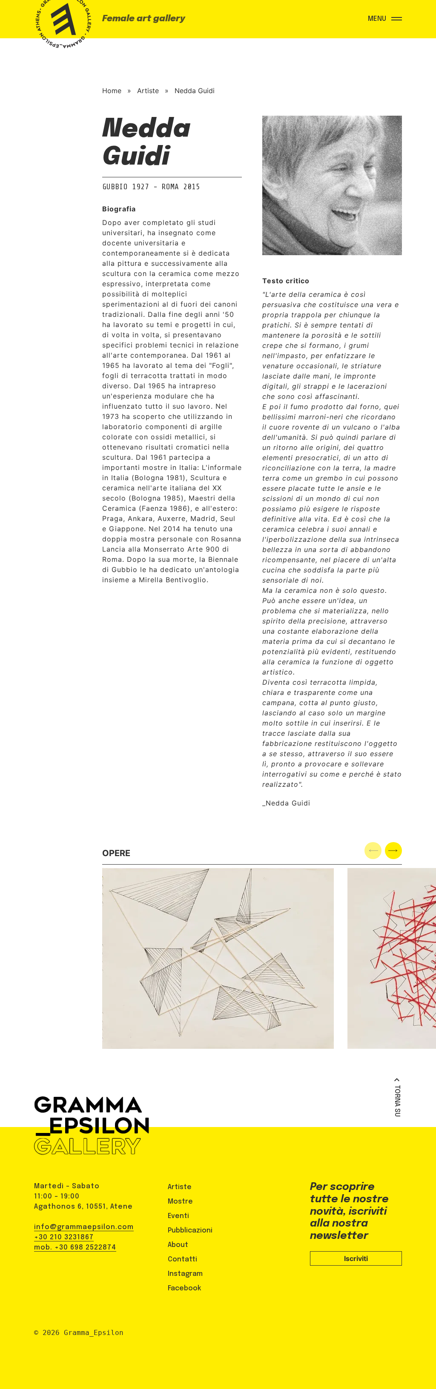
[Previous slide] (373, 850)
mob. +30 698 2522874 (75, 1247)
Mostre (180, 1201)
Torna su (397, 1101)
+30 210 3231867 (64, 1237)
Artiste (148, 90)
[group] (218, 958)
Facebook (184, 1288)
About (178, 1245)
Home (111, 90)
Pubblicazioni (190, 1230)
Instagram (185, 1274)
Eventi (178, 1216)
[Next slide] (393, 850)
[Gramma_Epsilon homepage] (61, 27)
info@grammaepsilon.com (84, 1227)
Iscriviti (356, 1258)
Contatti (182, 1259)
